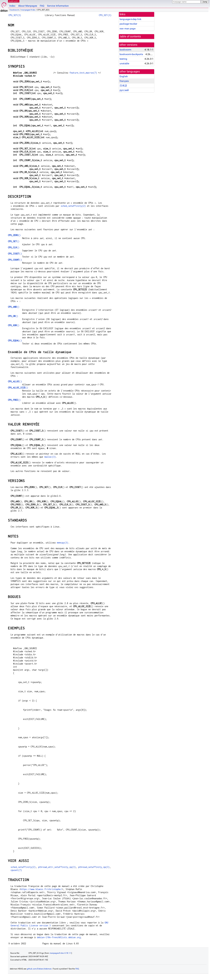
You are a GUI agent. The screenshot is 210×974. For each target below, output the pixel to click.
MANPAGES (14, 1)
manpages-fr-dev (28, 10)
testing (123, 58)
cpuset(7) (16, 870)
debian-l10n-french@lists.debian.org (59, 937)
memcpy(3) (62, 542)
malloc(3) (50, 456)
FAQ (42, 5)
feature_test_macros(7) (83, 72)
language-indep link (130, 19)
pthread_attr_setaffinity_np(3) (57, 867)
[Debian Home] (4, 6)
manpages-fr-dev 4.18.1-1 (60, 953)
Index (12, 5)
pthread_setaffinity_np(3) (94, 867)
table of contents (130, 36)
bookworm (14, 10)
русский (124, 90)
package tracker (128, 23)
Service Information (58, 5)
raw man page (127, 28)
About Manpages (27, 5)
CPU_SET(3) (14, 15)
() (14, 235)
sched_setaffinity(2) (73, 206)
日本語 (123, 85)
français (124, 81)
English (124, 76)
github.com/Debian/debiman (39, 969)
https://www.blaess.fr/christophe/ (41, 889)
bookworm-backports (131, 54)
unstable (124, 63)
